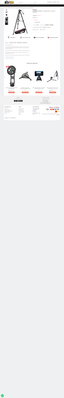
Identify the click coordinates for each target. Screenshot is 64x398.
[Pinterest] (16, 101)
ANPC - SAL (20, 114)
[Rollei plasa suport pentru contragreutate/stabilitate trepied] (25, 76)
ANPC (19, 113)
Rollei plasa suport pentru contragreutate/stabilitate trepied (25, 88)
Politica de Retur (21, 109)
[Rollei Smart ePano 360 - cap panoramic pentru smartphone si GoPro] (39, 76)
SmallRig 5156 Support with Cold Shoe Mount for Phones (11, 88)
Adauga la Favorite (36, 29)
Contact (32, 5)
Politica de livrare (7, 112)
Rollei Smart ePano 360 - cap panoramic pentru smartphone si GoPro (39, 88)
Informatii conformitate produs (9, 58)
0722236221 (46, 100)
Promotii (24, 5)
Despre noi (6, 108)
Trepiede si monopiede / (11, 7)
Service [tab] (15, 42)
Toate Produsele (8, 5)
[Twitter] (20, 101)
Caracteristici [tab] (11, 42)
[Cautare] (35, 2)
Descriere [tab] (6, 42)
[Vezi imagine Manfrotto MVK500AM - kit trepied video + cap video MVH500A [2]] (7, 19)
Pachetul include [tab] (19, 42)
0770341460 (46, 101)
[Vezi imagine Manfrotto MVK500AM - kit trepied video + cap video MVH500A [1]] (7, 15)
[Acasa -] (9, 2)
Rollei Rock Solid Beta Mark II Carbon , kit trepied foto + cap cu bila (53, 88)
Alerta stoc (38, 22)
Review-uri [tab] (25, 42)
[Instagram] (22, 101)
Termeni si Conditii (7, 109)
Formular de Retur (21, 112)
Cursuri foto (20, 5)
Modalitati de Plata (21, 108)
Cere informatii (43, 29)
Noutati (28, 5)
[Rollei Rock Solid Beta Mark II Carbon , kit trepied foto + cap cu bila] (52, 76)
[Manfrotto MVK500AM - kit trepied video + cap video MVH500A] (20, 22)
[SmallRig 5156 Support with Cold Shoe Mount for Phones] (11, 76)
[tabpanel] (20, 22)
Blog (16, 5)
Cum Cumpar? (44, 5)
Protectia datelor (38, 5)
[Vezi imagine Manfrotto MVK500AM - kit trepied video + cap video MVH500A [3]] (7, 23)
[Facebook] (15, 101)
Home (13, 5)
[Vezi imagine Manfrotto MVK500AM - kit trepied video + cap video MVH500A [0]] (7, 11)
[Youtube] (18, 101)
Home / (6, 7)
